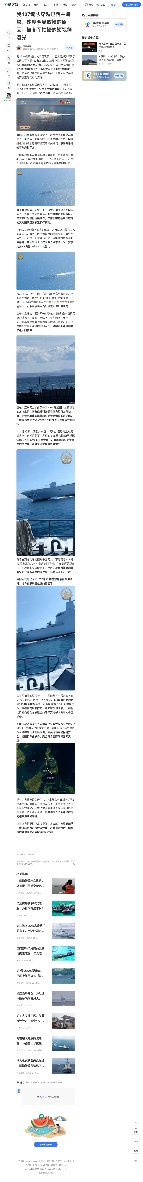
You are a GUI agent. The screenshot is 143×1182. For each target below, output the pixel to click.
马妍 (18, 960)
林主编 (19, 915)
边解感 (19, 1005)
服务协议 (42, 1161)
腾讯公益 (36, 1165)
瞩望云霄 (20, 938)
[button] (119, 24)
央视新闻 (20, 1073)
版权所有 (49, 1173)
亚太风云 (20, 1028)
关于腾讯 (20, 1161)
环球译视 (20, 893)
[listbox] (45, 973)
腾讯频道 (54, 1165)
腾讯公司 (42, 1173)
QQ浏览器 (45, 1165)
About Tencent (31, 1161)
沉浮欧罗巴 (21, 1050)
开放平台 (59, 1161)
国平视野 (20, 983)
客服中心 (62, 1165)
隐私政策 (50, 1161)
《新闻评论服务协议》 (54, 1082)
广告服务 (67, 1161)
